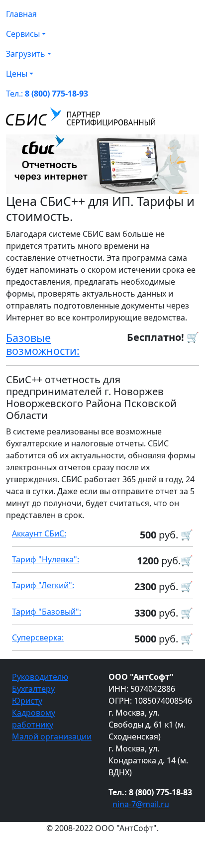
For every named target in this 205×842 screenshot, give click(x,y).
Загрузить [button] (25, 53)
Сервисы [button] (23, 33)
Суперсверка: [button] (38, 637)
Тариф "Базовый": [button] (46, 611)
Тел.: (47, 93)
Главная (21, 13)
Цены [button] (16, 73)
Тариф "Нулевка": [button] (45, 559)
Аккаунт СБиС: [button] (39, 533)
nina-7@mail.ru (140, 804)
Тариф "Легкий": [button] (43, 585)
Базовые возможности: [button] (43, 344)
